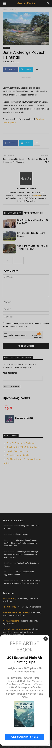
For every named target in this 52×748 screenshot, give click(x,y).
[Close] (45, 638)
